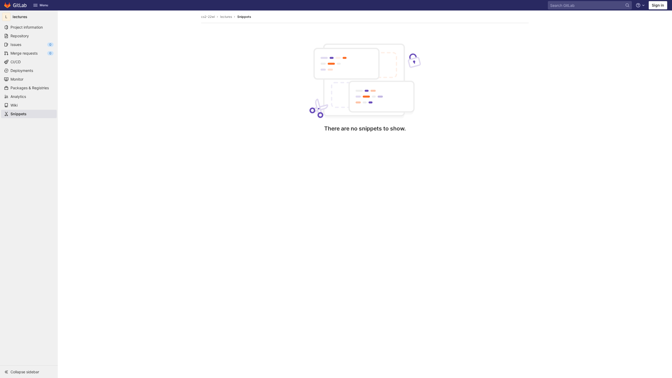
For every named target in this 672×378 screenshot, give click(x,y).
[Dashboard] (15, 5)
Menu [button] (44, 5)
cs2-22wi (208, 17)
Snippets (244, 17)
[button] (29, 371)
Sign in (658, 5)
